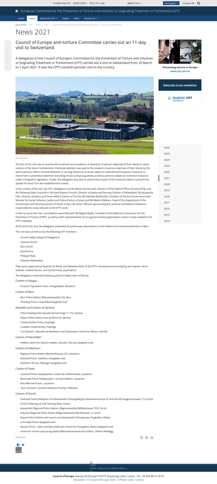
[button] (108, 468)
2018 (167, 196)
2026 (167, 147)
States (65, 18)
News (32, 18)
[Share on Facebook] (8, 55)
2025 (167, 153)
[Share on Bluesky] (8, 43)
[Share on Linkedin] (8, 61)
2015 (167, 214)
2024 (167, 159)
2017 (167, 202)
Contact (139, 479)
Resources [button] (89, 18)
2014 (167, 221)
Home (21, 18)
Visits (76, 18)
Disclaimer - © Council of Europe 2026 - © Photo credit (103, 479)
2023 (167, 165)
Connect (187, 3)
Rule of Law (97, 3)
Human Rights (62, 3)
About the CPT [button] (47, 18)
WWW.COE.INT (23, 3)
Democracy (80, 3)
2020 (167, 184)
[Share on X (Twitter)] (8, 49)
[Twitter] (22, 445)
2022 (167, 172)
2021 (167, 178)
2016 (167, 208)
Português (170, 3)
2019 (167, 190)
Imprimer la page (152, 437)
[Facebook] (18, 445)
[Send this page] (8, 67)
